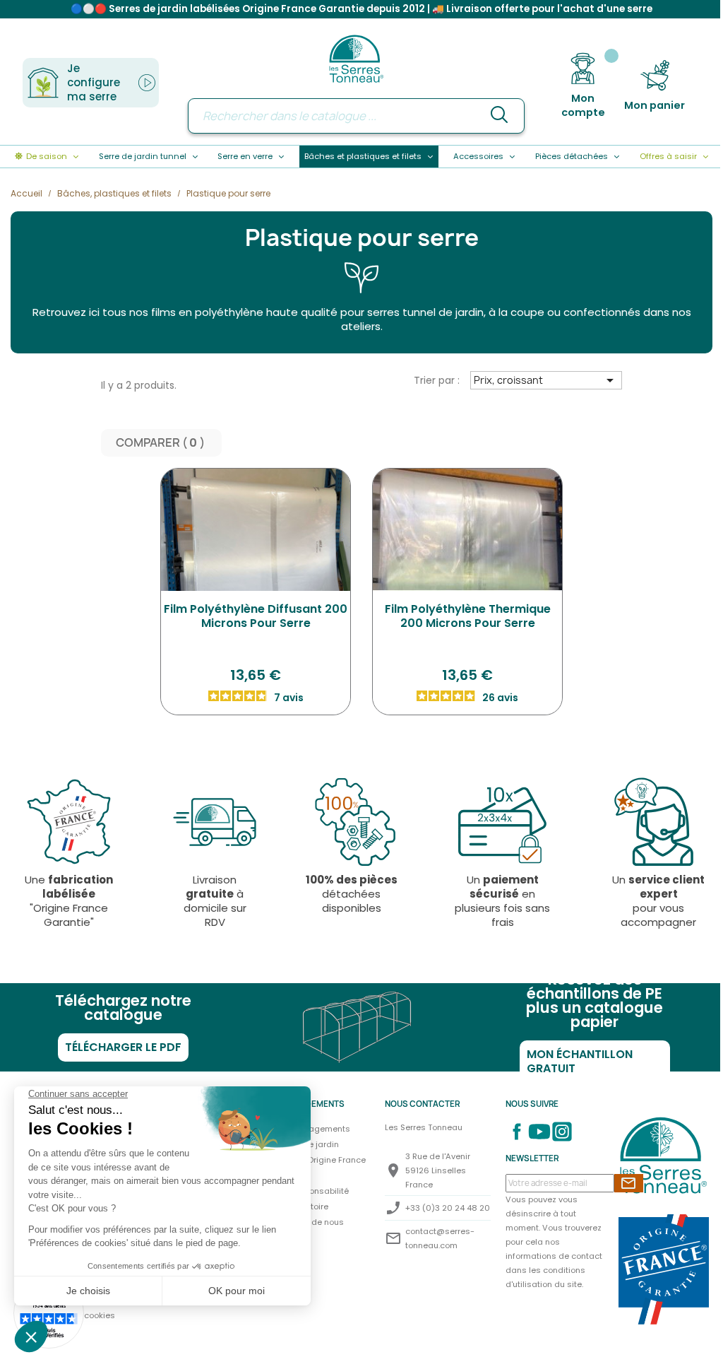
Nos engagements (312, 1128)
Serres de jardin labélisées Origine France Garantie (314, 1160)
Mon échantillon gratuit (580, 1061)
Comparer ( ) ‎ (161, 443)
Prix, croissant (546, 380)
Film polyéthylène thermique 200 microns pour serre (468, 616)
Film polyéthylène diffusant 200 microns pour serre (255, 616)
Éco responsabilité (312, 1191)
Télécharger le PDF (123, 1047)
